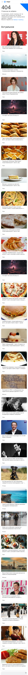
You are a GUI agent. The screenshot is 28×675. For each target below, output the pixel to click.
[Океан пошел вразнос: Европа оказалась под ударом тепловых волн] (14, 499)
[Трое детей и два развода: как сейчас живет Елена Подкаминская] (14, 87)
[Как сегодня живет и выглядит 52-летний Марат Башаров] (14, 431)
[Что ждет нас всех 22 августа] (14, 270)
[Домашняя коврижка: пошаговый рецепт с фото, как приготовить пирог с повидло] (14, 362)
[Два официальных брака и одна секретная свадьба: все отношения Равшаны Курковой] (14, 42)
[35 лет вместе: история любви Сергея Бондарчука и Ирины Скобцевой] (14, 408)
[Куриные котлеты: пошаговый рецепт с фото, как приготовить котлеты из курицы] (14, 659)
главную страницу (18, 19)
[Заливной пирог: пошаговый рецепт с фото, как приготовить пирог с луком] (14, 316)
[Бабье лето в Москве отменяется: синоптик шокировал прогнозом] (14, 522)
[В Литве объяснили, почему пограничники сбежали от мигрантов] (14, 65)
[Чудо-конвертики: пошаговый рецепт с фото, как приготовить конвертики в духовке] (14, 133)
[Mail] (5, 2)
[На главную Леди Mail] (8, 2)
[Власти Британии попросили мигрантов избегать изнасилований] (14, 568)
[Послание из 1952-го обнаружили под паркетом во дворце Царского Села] (14, 385)
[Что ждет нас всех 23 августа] (14, 110)
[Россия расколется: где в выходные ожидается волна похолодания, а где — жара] (14, 476)
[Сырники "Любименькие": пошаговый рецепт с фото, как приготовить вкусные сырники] (14, 248)
